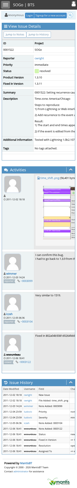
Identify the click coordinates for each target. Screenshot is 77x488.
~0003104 (27, 321)
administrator (20, 471)
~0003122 (25, 362)
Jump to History (39, 34)
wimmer (11, 273)
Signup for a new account (50, 15)
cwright (39, 58)
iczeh (9, 314)
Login (29, 15)
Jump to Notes (15, 34)
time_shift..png (49, 178)
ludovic (28, 411)
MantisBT (26, 463)
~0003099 (27, 281)
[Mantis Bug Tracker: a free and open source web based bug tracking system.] (59, 481)
